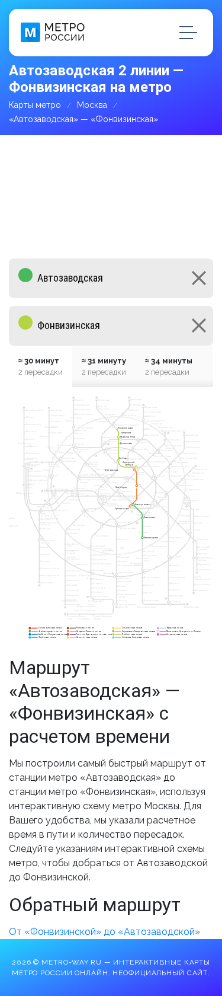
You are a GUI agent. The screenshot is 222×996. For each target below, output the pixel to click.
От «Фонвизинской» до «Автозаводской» (104, 931)
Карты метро (35, 105)
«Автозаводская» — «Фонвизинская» (83, 119)
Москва (92, 105)
